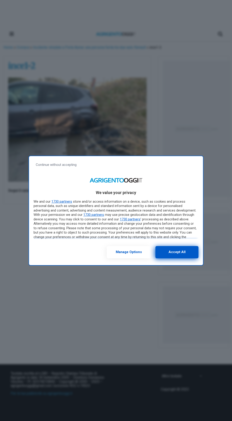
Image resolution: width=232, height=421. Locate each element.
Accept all (177, 252)
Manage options (129, 252)
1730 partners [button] (61, 201)
